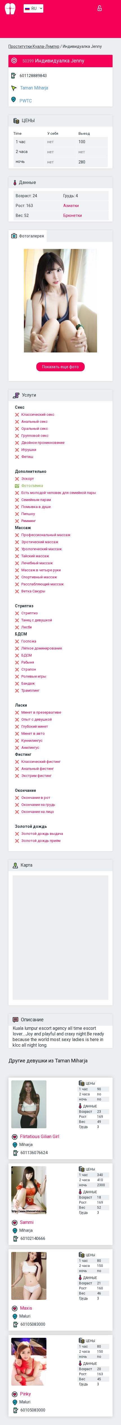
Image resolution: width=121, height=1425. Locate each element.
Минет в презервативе (41, 712)
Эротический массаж (39, 542)
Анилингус (30, 747)
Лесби (26, 627)
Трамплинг (30, 690)
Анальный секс (34, 421)
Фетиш (27, 457)
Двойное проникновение (42, 442)
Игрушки (28, 450)
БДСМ (26, 655)
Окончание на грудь (38, 805)
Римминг (28, 521)
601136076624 (34, 1152)
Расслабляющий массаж (42, 584)
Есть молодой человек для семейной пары (58, 493)
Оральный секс (34, 428)
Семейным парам (36, 500)
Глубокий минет (34, 726)
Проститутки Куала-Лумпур (33, 46)
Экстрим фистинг (36, 776)
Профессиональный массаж (45, 535)
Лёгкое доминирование (41, 648)
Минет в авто (33, 733)
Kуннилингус (31, 740)
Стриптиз (29, 613)
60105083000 (33, 1324)
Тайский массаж (35, 556)
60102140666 (33, 1238)
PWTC (25, 101)
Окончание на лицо (37, 812)
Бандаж (28, 683)
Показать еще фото (60, 367)
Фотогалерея (31, 236)
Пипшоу (28, 514)
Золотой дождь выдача (42, 833)
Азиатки (71, 205)
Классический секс (37, 414)
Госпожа (28, 641)
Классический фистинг (40, 761)
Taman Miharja (33, 88)
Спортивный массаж (39, 577)
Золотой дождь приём (40, 841)
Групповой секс (34, 435)
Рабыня (27, 662)
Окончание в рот (35, 797)
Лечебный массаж (37, 563)
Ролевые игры (33, 676)
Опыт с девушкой (36, 719)
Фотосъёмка (32, 486)
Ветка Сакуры (33, 591)
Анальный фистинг (37, 769)
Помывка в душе (36, 507)
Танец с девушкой (36, 620)
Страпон (28, 669)
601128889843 (33, 75)
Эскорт (27, 479)
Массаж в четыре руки (41, 570)
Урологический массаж (41, 549)
